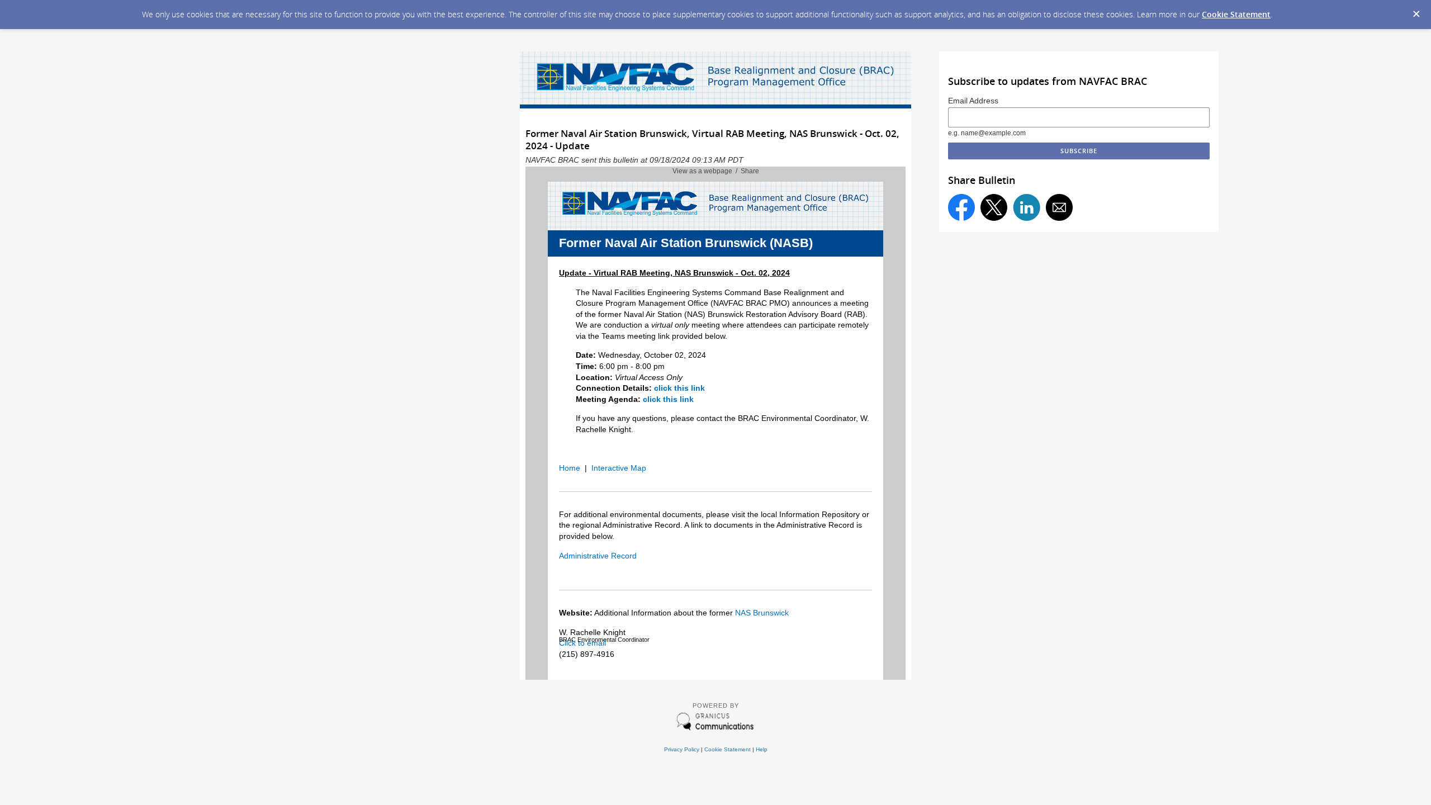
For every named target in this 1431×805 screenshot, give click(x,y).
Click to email (582, 642)
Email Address (973, 101)
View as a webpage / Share (715, 171)
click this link (679, 387)
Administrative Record (598, 555)
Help (761, 749)
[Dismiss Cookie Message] (1416, 14)
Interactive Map (618, 467)
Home (569, 467)
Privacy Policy (681, 749)
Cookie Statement (1236, 14)
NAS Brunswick (762, 612)
